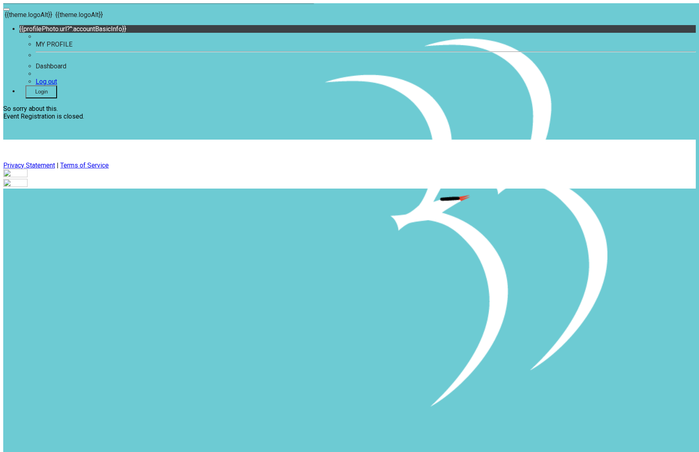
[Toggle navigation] (6, 9)
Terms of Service (84, 165)
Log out (46, 81)
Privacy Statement (29, 165)
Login (41, 92)
